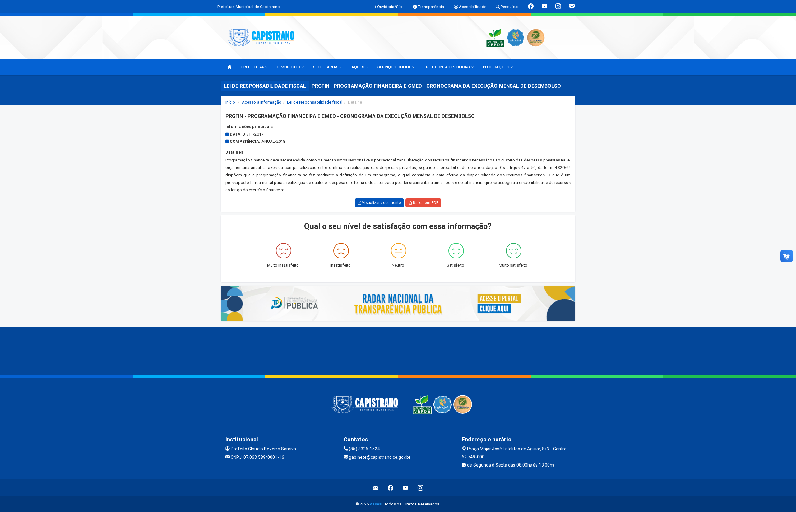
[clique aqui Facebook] (390, 487)
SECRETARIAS (326, 67)
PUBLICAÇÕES (496, 67)
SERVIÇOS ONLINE (394, 67)
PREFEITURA (253, 67)
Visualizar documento (381, 203)
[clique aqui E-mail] (375, 487)
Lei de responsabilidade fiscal (314, 102)
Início (230, 102)
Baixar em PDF (425, 203)
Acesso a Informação (261, 102)
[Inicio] (229, 67)
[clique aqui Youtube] (405, 487)
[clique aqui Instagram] (420, 487)
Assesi (376, 504)
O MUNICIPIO (289, 67)
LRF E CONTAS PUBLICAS (447, 67)
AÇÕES (358, 67)
